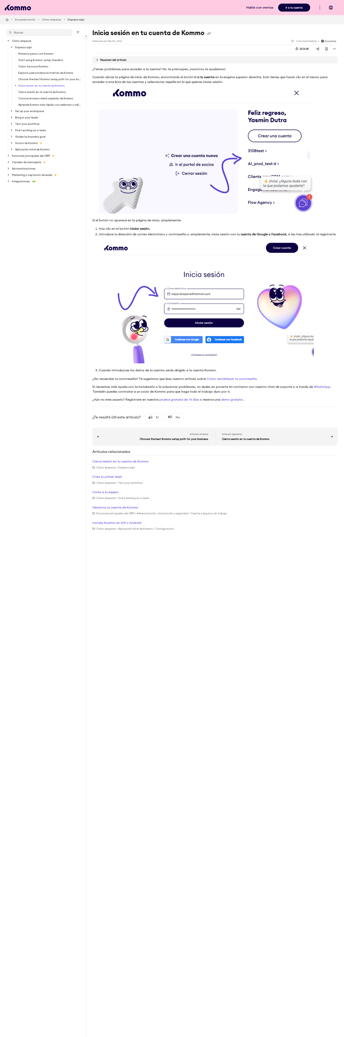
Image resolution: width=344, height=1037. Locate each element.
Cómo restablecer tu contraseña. (232, 379)
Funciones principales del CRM (31, 155)
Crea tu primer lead (107, 477)
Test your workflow (27, 123)
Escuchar (330, 41)
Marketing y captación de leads (32, 174)
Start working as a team (30, 130)
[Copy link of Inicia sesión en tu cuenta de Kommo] (209, 33)
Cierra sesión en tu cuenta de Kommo (42, 92)
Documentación (25, 19)
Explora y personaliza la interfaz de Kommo (45, 72)
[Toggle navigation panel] (86, 36)
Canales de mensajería (26, 162)
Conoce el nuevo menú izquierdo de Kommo (45, 98)
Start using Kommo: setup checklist (40, 60)
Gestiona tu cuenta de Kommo (115, 507)
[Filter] (77, 32)
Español (333, 9)
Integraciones (21, 181)
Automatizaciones (24, 168)
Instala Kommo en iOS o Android (116, 523)
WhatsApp (322, 387)
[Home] (18, 7)
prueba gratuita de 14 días (179, 399)
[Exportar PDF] (326, 49)
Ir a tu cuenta (294, 7)
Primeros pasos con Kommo (36, 53)
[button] (39, 32)
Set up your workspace (29, 111)
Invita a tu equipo (105, 492)
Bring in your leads (26, 117)
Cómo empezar (51, 19)
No (178, 417)
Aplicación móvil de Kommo (32, 149)
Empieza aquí (76, 19)
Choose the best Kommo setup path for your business (50, 79)
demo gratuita (232, 399)
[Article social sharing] (318, 49)
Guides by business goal (30, 136)
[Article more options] (334, 49)
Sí (157, 417)
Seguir (304, 48)
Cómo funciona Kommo (33, 66)
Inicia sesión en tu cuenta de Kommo (41, 85)
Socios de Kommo (26, 143)
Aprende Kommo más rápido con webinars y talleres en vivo (50, 104)
